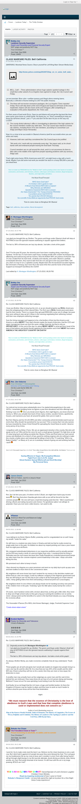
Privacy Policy (60, 794)
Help (38, 794)
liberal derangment (36, 207)
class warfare (24, 207)
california (17, 207)
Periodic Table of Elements (35, 713)
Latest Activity (19, 29)
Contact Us (47, 794)
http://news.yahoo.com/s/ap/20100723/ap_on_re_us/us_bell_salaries (46, 72)
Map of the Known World (15, 713)
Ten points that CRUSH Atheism (41, 196)
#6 (74, 530)
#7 (74, 637)
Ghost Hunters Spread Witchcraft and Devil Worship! (41, 460)
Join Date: (15, 52)
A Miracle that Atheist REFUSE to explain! (40, 186)
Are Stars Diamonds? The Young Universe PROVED (40, 192)
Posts (7, 29)
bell (11, 207)
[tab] (7, 29)
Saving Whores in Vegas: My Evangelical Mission (40, 456)
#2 (74, 231)
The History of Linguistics (55, 713)
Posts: (13, 54)
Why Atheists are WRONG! (40, 188)
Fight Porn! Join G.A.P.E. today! (40, 458)
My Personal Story (40, 462)
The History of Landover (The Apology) (45, 715)
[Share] (74, 54)
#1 (74, 59)
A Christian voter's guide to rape (40, 184)
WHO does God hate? (40, 182)
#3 (74, 300)
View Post (47, 645)
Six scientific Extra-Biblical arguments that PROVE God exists (41, 198)
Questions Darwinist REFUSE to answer (40, 190)
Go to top (72, 794)
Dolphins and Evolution (21, 715)
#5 (74, 487)
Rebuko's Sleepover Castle (19, 778)
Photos (31, 29)
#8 (74, 744)
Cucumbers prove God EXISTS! (40, 194)
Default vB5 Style (11, 794)
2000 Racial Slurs (44, 717)
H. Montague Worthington (26, 271)
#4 (74, 400)
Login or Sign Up (69, 2)
